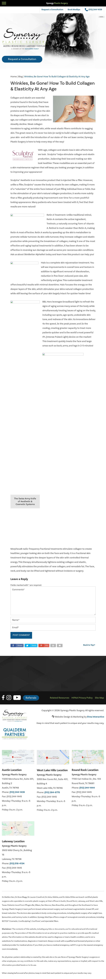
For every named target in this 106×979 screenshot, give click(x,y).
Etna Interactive (95, 716)
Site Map (99, 697)
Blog (20, 76)
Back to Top (89, 645)
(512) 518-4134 (17, 863)
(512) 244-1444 (87, 787)
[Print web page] (53, 645)
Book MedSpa (74, 9)
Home (13, 76)
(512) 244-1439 (17, 792)
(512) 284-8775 (52, 792)
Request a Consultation (52, 9)
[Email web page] (60, 645)
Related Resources (59, 697)
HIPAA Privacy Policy (82, 697)
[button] (43, 645)
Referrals (31, 698)
